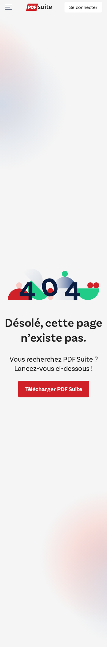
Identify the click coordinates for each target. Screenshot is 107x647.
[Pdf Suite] (39, 7)
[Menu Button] (8, 7)
